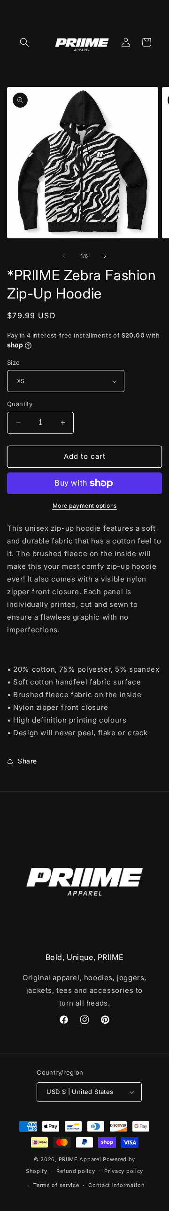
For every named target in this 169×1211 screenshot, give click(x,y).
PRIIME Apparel (80, 1159)
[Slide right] (105, 255)
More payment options (85, 505)
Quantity (19, 404)
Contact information (116, 1185)
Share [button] (27, 761)
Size (13, 362)
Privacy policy (123, 1171)
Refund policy (75, 1171)
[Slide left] (64, 255)
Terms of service (56, 1185)
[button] (24, 42)
